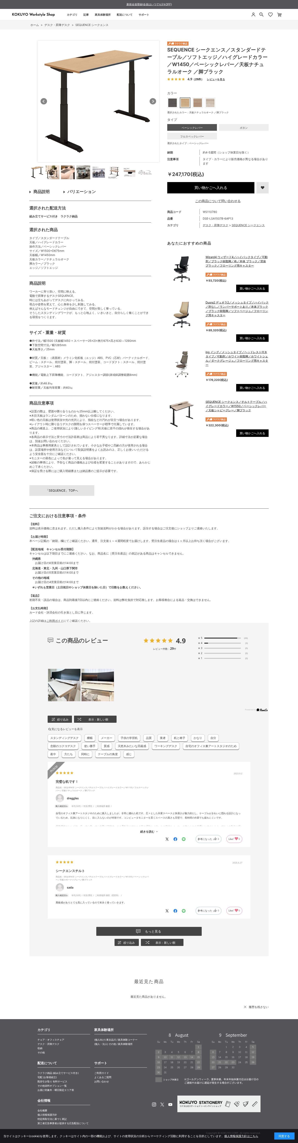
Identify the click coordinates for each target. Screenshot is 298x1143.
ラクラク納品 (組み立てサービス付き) (58, 1072)
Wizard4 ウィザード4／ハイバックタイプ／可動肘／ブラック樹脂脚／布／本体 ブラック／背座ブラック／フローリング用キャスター (237, 261)
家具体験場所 (103, 14)
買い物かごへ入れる (210, 187)
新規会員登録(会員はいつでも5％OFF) (149, 4)
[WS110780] (37, 172)
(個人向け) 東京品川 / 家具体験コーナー (115, 1039)
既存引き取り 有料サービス (52, 1081)
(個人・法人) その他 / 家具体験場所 (113, 1043)
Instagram (154, 1104)
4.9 (181, 640)
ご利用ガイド (54, 620)
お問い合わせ (101, 1081)
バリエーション (82, 191)
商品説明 (41, 191)
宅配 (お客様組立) (47, 1077)
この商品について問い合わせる (218, 201)
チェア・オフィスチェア (51, 1039)
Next (153, 101)
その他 (41, 1052)
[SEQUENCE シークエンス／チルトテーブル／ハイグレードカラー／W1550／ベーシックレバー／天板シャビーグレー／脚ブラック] (184, 414)
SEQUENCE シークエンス (248, 225)
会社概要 (42, 1110)
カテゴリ (72, 14)
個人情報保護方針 (47, 1114)
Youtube (170, 1104)
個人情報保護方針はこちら (241, 1136)
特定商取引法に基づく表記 (52, 1118)
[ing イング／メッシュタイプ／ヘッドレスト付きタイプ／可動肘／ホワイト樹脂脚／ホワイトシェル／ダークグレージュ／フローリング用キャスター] (184, 364)
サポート (144, 14)
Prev (44, 101)
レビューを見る (216, 79)
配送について (125, 14)
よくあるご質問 (102, 1077)
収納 (40, 1048)
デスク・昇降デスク (215, 225)
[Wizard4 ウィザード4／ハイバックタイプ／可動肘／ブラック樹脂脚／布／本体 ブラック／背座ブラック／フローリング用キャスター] (184, 269)
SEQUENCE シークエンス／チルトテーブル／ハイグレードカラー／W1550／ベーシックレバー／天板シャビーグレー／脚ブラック (236, 406)
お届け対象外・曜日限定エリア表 (56, 1090)
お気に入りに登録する (262, 187)
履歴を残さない (259, 1007)
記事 (86, 14)
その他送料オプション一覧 (52, 1085)
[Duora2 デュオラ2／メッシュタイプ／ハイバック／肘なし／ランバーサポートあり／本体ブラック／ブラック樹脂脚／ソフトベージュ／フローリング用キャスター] (184, 314)
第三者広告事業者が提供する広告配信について (63, 1123)
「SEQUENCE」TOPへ (62, 490)
